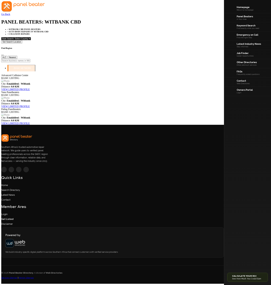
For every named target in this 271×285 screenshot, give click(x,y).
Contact (5, 199)
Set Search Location (12, 42)
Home (4, 185)
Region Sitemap (26, 277)
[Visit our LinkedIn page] (26, 169)
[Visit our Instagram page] (11, 169)
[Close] (2, 55)
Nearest (12, 57)
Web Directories (54, 273)
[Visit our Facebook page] (4, 169)
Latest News (8, 195)
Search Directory (10, 190)
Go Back (5, 14)
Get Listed (7, 219)
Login (4, 214)
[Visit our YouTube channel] (18, 169)
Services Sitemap (9, 277)
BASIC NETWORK (22, 68)
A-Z (4, 57)
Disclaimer (7, 224)
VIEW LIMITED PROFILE (15, 89)
